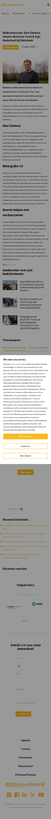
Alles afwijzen (25, 456)
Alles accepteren (25, 436)
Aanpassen (25, 446)
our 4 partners (16, 364)
